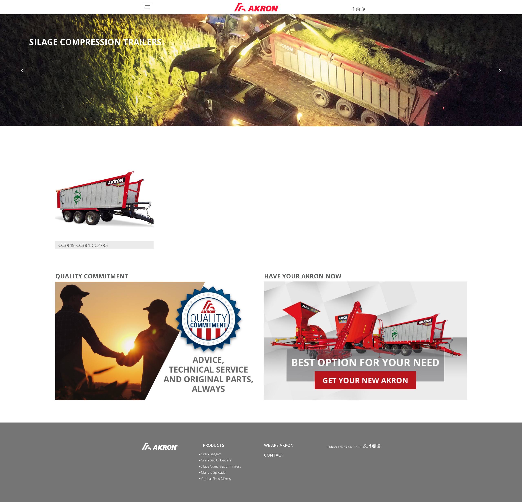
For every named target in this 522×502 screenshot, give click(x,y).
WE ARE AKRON (279, 445)
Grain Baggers (211, 454)
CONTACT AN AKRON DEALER (344, 447)
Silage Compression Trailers (221, 466)
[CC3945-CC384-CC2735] (104, 199)
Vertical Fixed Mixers (216, 478)
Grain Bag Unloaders (216, 460)
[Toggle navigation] (147, 7)
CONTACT (274, 455)
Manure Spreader (214, 472)
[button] (22, 70)
